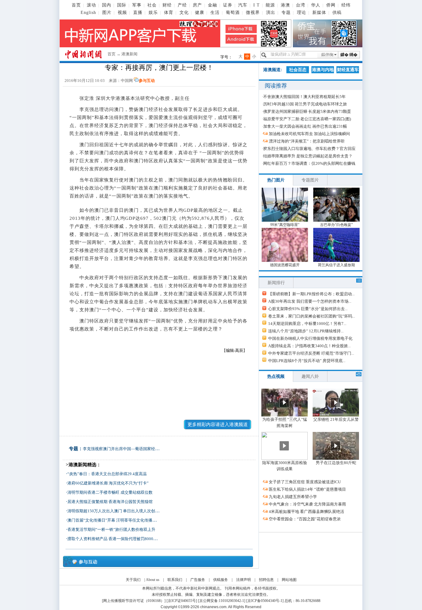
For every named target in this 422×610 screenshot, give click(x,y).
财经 (167, 5)
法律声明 (243, 580)
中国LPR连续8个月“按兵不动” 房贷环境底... (306, 360)
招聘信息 (266, 580)
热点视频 (276, 376)
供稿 (337, 12)
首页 (76, 5)
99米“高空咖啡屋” (284, 225)
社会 (152, 5)
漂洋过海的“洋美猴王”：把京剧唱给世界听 (307, 141)
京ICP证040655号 (182, 601)
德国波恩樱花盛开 (285, 265)
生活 (215, 12)
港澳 (285, 5)
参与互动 (147, 80)
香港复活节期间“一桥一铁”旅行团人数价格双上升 (111, 529)
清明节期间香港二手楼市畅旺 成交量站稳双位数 (110, 492)
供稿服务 (220, 580)
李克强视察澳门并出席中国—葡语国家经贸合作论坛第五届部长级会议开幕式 (151, 448)
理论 (301, 12)
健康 (199, 12)
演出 (270, 12)
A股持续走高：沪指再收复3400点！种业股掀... (309, 345)
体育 (168, 12)
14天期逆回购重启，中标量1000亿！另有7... (307, 323)
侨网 (330, 5)
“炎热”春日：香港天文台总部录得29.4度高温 (107, 473)
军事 (136, 5)
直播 (137, 12)
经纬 (346, 5)
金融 (212, 5)
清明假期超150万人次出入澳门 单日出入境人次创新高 (115, 511)
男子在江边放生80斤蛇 (336, 462)
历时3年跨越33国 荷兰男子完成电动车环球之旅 (305, 104)
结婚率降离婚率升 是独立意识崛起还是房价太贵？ (307, 156)
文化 (184, 12)
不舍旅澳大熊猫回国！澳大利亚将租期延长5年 (304, 96)
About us (152, 580)
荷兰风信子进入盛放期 (336, 265)
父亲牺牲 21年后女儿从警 (336, 419)
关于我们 (133, 580)
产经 (182, 5)
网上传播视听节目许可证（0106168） (133, 601)
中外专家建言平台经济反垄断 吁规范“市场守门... (311, 353)
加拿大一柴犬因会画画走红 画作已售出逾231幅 (305, 126)
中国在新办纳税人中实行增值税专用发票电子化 (310, 338)
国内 (106, 5)
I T (256, 5)
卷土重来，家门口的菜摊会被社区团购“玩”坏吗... (311, 316)
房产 (197, 5)
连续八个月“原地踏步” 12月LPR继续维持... (306, 331)
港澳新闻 (129, 54)
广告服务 (197, 580)
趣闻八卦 (310, 376)
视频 (122, 12)
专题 (286, 12)
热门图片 (276, 180)
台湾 (300, 5)
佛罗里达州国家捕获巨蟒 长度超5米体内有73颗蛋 (307, 111)
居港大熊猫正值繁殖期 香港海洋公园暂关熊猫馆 (110, 501)
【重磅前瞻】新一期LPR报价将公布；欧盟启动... (311, 294)
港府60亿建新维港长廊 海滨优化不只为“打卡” (108, 483)
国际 (121, 5)
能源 (270, 5)
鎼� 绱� (348, 54)
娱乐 (153, 12)
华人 (315, 5)
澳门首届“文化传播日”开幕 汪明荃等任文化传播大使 (113, 520)
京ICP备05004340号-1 (264, 601)
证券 (227, 5)
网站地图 (289, 580)
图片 (107, 12)
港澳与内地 (323, 69)
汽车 (242, 5)
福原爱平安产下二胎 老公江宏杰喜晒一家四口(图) (307, 119)
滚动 (91, 5)
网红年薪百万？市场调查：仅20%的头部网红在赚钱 (309, 163)
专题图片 (310, 180)
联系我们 (174, 580)
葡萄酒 (233, 12)
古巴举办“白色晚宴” (336, 225)
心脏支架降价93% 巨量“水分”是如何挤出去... (308, 308)
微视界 (253, 12)
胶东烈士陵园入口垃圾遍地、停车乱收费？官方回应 (309, 148)
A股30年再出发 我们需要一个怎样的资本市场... (309, 301)
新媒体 (319, 12)
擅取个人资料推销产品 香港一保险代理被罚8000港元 (114, 538)
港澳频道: (272, 69)
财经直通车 (348, 69)
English (88, 12)
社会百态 (297, 69)
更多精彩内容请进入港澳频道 (218, 424)
